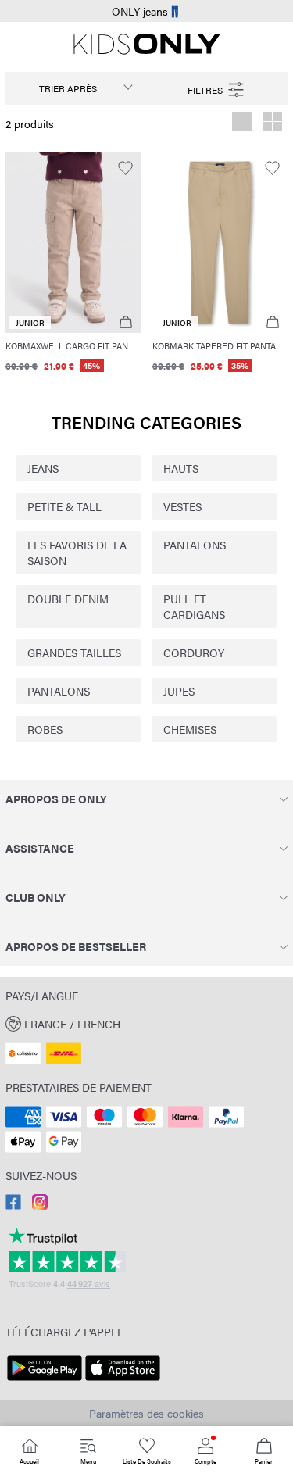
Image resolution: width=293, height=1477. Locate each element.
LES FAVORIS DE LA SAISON (77, 552)
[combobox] (76, 88)
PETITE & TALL (64, 506)
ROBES (45, 729)
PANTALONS (194, 545)
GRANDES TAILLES (74, 652)
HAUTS (180, 468)
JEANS (43, 468)
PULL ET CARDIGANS (194, 606)
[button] (73, 242)
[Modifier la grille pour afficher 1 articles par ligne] (242, 123)
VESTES (182, 506)
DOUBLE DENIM (68, 598)
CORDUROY (193, 652)
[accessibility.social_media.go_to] (13, 1205)
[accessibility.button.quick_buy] (125, 322)
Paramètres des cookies (146, 1413)
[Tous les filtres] (217, 88)
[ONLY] (147, 50)
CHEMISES (189, 729)
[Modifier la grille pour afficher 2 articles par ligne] (272, 123)
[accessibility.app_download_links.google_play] (44, 1381)
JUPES (179, 691)
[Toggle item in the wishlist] (125, 168)
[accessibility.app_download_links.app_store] (123, 1381)
